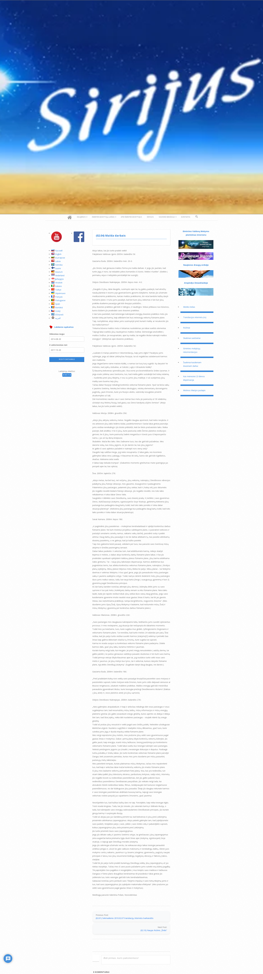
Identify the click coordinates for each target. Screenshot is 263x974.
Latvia (58, 261)
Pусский (58, 250)
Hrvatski (58, 282)
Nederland (59, 275)
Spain (57, 304)
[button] (196, 216)
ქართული (59, 279)
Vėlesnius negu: (57, 334)
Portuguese (60, 300)
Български (60, 257)
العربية (58, 318)
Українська (60, 293)
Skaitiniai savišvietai (191, 338)
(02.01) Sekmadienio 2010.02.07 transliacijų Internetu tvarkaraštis (124, 918)
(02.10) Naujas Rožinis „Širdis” (154, 930)
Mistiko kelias (189, 307)
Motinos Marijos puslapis (194, 390)
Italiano (58, 286)
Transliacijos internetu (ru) (194, 317)
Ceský (57, 311)
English (58, 254)
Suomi (58, 268)
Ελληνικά (59, 314)
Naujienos (81, 217)
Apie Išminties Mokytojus (131, 217)
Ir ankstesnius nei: (58, 345)
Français (59, 296)
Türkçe (58, 289)
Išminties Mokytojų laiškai (103, 217)
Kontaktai (185, 217)
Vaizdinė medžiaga (167, 217)
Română (59, 307)
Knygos (150, 217)
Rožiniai (186, 327)
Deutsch (59, 272)
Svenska (58, 264)
